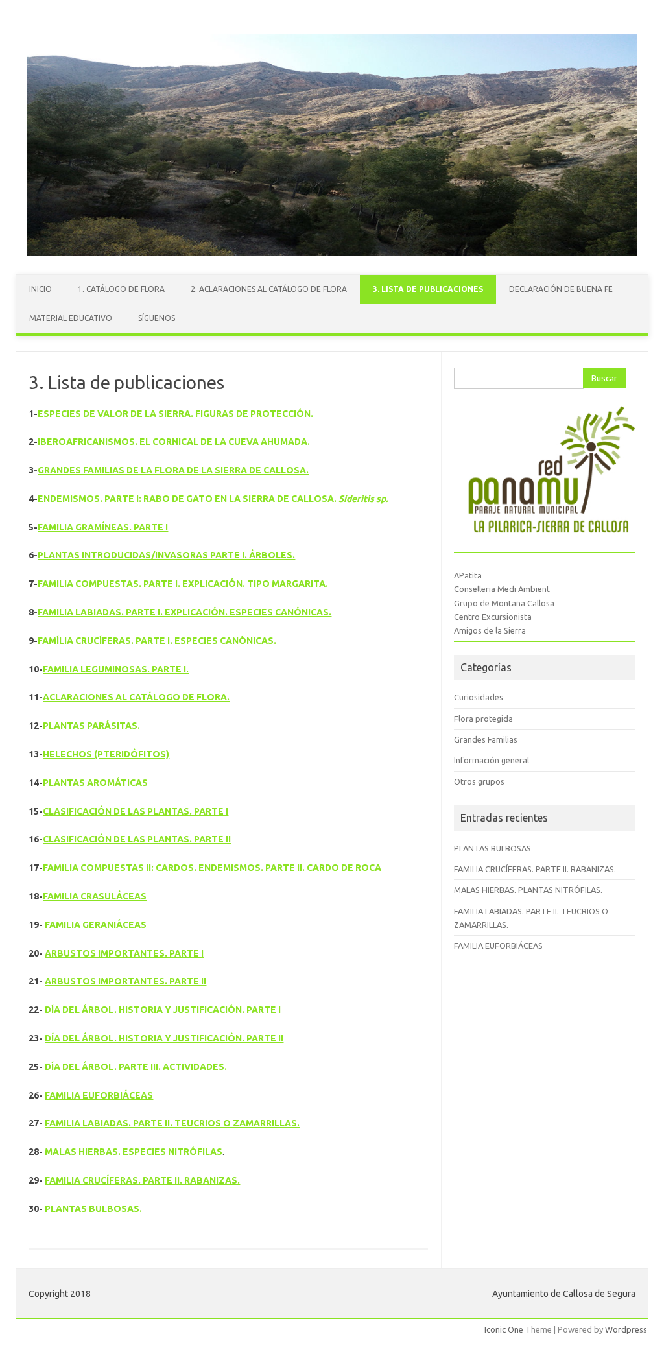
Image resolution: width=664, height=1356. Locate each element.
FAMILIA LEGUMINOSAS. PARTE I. (116, 669)
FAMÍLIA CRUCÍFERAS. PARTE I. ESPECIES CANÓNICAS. (157, 641)
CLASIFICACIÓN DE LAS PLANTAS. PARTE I (135, 811)
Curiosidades (478, 697)
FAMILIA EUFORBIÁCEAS (99, 1095)
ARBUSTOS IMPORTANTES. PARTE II (125, 981)
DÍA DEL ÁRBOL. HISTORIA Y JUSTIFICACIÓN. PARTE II (164, 1038)
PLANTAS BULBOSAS (492, 848)
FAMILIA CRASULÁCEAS (95, 896)
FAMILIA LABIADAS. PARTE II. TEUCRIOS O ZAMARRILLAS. (172, 1123)
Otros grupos (479, 781)
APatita (468, 575)
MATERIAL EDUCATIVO (70, 318)
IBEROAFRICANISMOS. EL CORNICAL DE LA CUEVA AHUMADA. (174, 441)
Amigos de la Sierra (490, 630)
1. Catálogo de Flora (121, 289)
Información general (491, 760)
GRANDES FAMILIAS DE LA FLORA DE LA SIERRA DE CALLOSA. (173, 470)
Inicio (40, 289)
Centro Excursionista (493, 616)
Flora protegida (483, 718)
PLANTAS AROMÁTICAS (95, 783)
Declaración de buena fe (561, 289)
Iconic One (503, 1329)
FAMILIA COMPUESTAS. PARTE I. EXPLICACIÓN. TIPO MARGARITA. (183, 583)
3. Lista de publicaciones (428, 289)
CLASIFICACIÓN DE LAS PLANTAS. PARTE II (137, 839)
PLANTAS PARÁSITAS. (91, 725)
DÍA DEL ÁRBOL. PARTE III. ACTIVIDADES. (136, 1067)
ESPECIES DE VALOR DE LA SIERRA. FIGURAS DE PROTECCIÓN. (175, 414)
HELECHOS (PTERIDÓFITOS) (106, 754)
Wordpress (626, 1329)
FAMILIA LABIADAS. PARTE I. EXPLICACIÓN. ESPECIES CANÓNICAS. (184, 612)
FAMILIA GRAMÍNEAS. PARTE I (103, 527)
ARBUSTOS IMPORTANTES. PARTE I (124, 953)
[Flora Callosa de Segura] (332, 252)
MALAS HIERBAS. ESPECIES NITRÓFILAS (133, 1152)
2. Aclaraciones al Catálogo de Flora (269, 289)
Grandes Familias (485, 739)
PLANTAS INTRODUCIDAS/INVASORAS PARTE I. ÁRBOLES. (166, 555)
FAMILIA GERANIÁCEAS (96, 925)
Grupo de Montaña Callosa (504, 603)
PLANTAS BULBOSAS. (93, 1209)
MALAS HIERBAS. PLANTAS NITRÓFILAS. (528, 889)
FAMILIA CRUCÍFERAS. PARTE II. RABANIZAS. (142, 1180)
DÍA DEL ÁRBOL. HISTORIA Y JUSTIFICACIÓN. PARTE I (163, 1010)
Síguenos (156, 318)
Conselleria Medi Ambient (502, 588)
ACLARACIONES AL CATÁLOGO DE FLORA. (136, 697)
